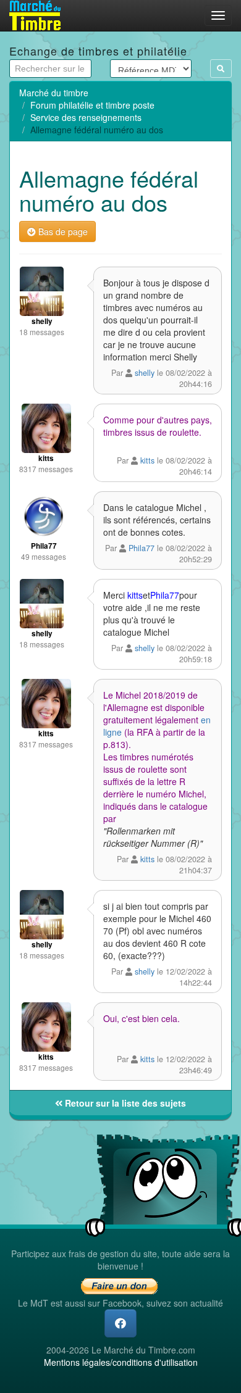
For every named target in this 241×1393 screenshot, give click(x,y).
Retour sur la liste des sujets (124, 1103)
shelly (146, 372)
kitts (147, 460)
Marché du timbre (53, 92)
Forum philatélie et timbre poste (92, 105)
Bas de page (62, 231)
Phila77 (141, 548)
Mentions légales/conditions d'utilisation (121, 1362)
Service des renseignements (86, 117)
